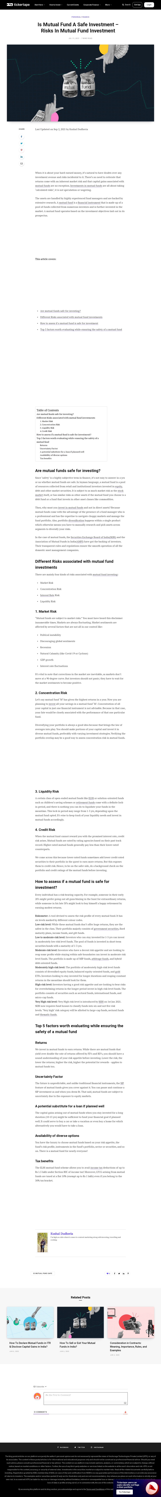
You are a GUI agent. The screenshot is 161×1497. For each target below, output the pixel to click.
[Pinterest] (21, 150)
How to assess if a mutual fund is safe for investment (69, 323)
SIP (122, 1083)
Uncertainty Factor (49, 448)
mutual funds (42, 185)
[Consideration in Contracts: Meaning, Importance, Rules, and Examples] (131, 1322)
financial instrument (89, 202)
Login (149, 5)
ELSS (91, 798)
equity (118, 486)
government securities (106, 928)
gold (117, 971)
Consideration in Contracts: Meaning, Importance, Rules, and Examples (128, 1346)
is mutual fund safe (42, 1273)
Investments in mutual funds (86, 185)
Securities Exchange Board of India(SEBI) (93, 537)
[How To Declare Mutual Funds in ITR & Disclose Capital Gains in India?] (30, 1322)
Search (128, 5)
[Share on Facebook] (21, 136)
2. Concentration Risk (50, 424)
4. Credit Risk (46, 431)
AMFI (80, 541)
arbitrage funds (100, 958)
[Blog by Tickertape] (18, 5)
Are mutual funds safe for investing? (60, 310)
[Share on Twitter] (21, 143)
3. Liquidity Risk (47, 427)
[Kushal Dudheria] (42, 1252)
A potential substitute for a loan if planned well (62, 451)
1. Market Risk (46, 421)
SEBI (101, 1001)
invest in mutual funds (70, 507)
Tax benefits (45, 458)
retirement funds (85, 802)
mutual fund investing (105, 574)
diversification (76, 520)
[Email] (21, 163)
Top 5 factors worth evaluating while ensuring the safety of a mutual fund (81, 329)
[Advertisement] (80, 153)
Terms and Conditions (95, 1489)
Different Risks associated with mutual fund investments (71, 317)
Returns (43, 445)
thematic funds (48, 1014)
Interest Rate (47, 595)
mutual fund (66, 202)
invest (52, 703)
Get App (137, 5)
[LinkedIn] (21, 156)
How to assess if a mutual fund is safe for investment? (64, 434)
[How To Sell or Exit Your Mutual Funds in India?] (80, 1322)
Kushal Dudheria (62, 1234)
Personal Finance (80, 17)
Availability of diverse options (53, 455)
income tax (96, 1167)
